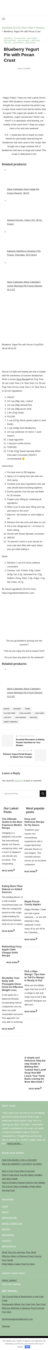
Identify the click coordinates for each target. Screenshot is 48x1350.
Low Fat (7, 43)
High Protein (10, 40)
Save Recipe (22, 379)
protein (33, 717)
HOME (5, 1206)
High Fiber (32, 38)
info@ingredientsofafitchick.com (17, 1319)
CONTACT (6, 1241)
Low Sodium (18, 43)
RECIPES (6, 1229)
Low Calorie (23, 40)
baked (6, 709)
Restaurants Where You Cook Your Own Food (23, 1304)
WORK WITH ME (9, 1218)
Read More (7, 871)
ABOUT (5, 1212)
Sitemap (6, 1326)
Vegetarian (30, 43)
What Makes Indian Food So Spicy (18, 1264)
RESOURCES (8, 1235)
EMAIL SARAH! (9, 1280)
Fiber (27, 709)
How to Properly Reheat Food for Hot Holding (23, 1182)
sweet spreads (10, 722)
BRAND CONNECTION (12, 1224)
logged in (18, 780)
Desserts (8, 38)
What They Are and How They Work (19, 1252)
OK (27, 1347)
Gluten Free (19, 38)
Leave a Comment (24, 68)
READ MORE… (14, 1143)
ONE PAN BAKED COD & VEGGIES (19, 1160)
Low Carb (35, 40)
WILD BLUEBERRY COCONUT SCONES (22, 1164)
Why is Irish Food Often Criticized (18, 1171)
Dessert (17, 709)
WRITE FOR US (9, 1246)
